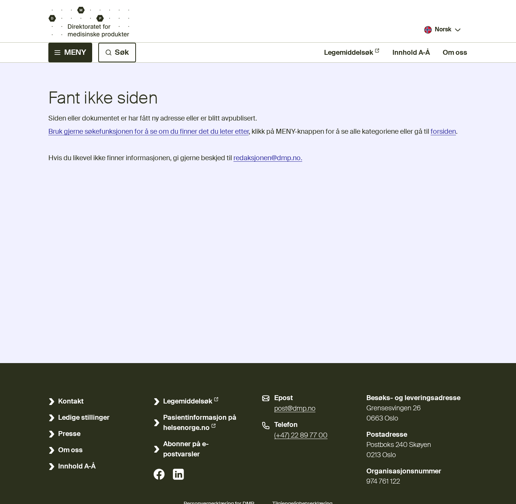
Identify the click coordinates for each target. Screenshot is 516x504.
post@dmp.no (294, 408)
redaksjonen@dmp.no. (267, 158)
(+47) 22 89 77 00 (301, 435)
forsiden (443, 131)
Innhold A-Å (411, 52)
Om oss (455, 52)
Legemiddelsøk (348, 52)
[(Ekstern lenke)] (159, 474)
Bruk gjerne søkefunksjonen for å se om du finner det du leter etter (148, 131)
